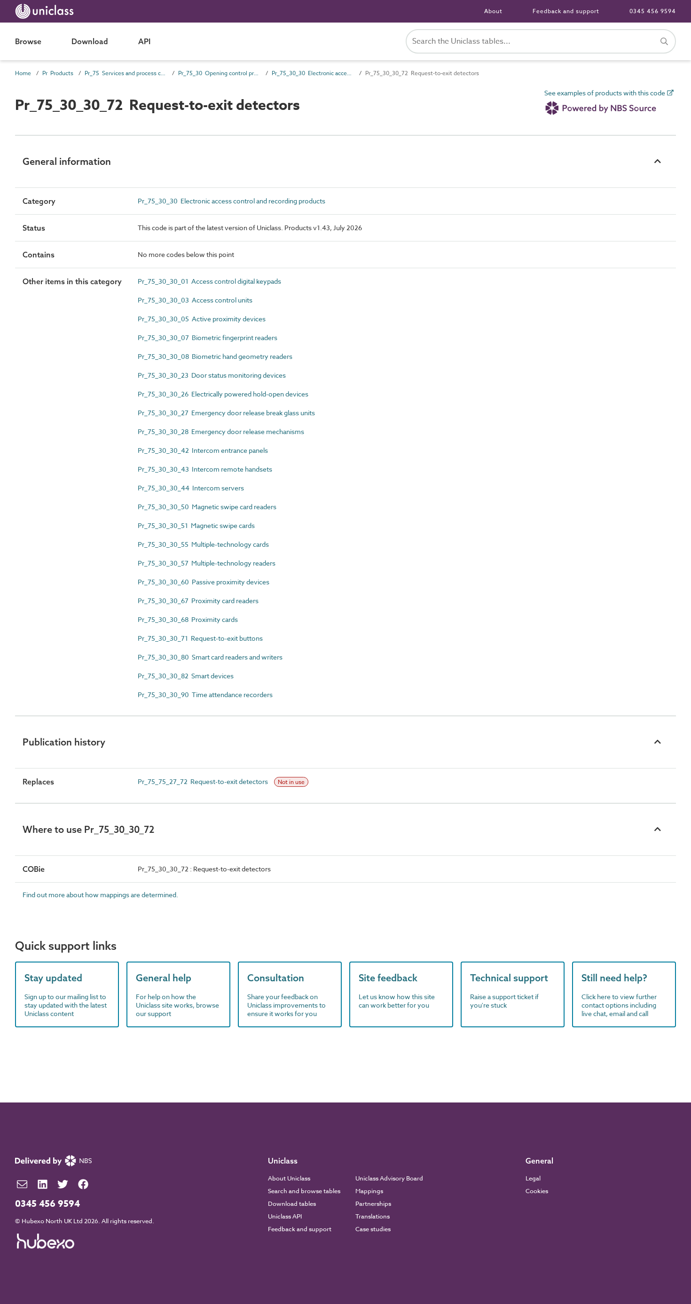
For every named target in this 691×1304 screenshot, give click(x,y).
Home (23, 73)
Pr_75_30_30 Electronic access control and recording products (313, 73)
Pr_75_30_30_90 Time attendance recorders (205, 694)
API (144, 41)
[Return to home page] (46, 11)
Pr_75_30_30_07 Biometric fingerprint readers (207, 337)
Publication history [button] (64, 742)
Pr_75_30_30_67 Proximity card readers (198, 600)
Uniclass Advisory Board (389, 1178)
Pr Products (57, 73)
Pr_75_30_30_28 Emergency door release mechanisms (221, 431)
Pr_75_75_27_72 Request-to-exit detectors (203, 781)
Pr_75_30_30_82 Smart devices (186, 675)
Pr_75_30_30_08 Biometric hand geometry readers (215, 356)
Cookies (537, 1191)
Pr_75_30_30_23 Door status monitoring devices (212, 375)
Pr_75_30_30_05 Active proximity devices (202, 318)
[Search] (664, 41)
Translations (372, 1216)
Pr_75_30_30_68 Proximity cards (188, 619)
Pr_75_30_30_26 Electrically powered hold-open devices (223, 393)
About (493, 11)
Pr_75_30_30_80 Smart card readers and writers (210, 656)
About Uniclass (289, 1178)
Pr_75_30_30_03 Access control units (195, 299)
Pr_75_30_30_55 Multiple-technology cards (203, 544)
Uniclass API (285, 1216)
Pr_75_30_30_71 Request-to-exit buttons (200, 638)
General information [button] (67, 161)
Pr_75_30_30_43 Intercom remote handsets (205, 469)
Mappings (369, 1191)
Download (89, 41)
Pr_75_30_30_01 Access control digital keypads (209, 281)
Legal (533, 1178)
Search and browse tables (304, 1191)
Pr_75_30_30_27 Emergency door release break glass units (226, 412)
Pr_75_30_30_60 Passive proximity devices (203, 581)
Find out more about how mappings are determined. (100, 894)
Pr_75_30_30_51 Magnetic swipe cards (196, 525)
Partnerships (373, 1203)
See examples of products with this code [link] (605, 93)
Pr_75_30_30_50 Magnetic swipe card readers (207, 506)
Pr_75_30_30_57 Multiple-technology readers (206, 563)
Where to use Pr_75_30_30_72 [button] (88, 829)
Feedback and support (566, 11)
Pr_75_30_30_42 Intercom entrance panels (203, 450)
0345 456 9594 (652, 11)
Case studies (373, 1229)
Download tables (292, 1203)
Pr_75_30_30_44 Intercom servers (191, 487)
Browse (28, 41)
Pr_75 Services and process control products (126, 73)
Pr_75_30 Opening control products (219, 73)
